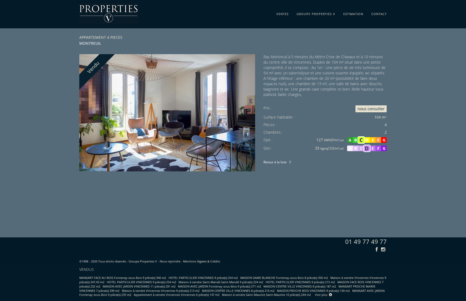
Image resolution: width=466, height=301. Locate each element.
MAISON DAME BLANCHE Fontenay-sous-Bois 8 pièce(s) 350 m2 (284, 278)
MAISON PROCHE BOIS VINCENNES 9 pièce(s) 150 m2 (313, 291)
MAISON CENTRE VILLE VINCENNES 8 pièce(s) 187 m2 (299, 286)
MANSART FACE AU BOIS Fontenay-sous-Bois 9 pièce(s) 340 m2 (122, 278)
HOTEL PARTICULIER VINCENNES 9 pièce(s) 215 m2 (300, 282)
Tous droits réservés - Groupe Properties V (127, 261)
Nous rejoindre (170, 261)
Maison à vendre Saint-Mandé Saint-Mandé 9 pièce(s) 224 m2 (221, 282)
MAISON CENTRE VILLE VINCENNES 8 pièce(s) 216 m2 (238, 291)
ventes (282, 13)
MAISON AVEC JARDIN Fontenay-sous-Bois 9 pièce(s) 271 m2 (219, 286)
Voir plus (322, 295)
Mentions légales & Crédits (201, 261)
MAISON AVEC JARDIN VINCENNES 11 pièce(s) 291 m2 (139, 286)
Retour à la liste (275, 162)
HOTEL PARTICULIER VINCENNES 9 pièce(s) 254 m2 (203, 278)
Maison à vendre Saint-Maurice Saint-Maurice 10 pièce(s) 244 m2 (266, 295)
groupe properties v (316, 13)
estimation (353, 13)
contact (379, 13)
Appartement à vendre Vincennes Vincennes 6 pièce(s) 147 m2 (177, 295)
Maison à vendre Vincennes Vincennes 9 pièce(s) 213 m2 (161, 291)
